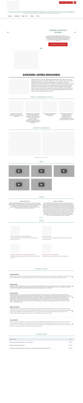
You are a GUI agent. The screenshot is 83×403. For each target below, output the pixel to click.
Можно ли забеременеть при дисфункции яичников (21, 236)
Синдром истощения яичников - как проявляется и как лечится (23, 254)
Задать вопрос (62, 2)
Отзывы (37, 16)
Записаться (70, 2)
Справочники (16, 16)
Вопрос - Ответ (25, 16)
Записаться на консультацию (58, 44)
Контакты (32, 16)
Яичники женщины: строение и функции (50, 254)
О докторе (10, 16)
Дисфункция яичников (46, 236)
